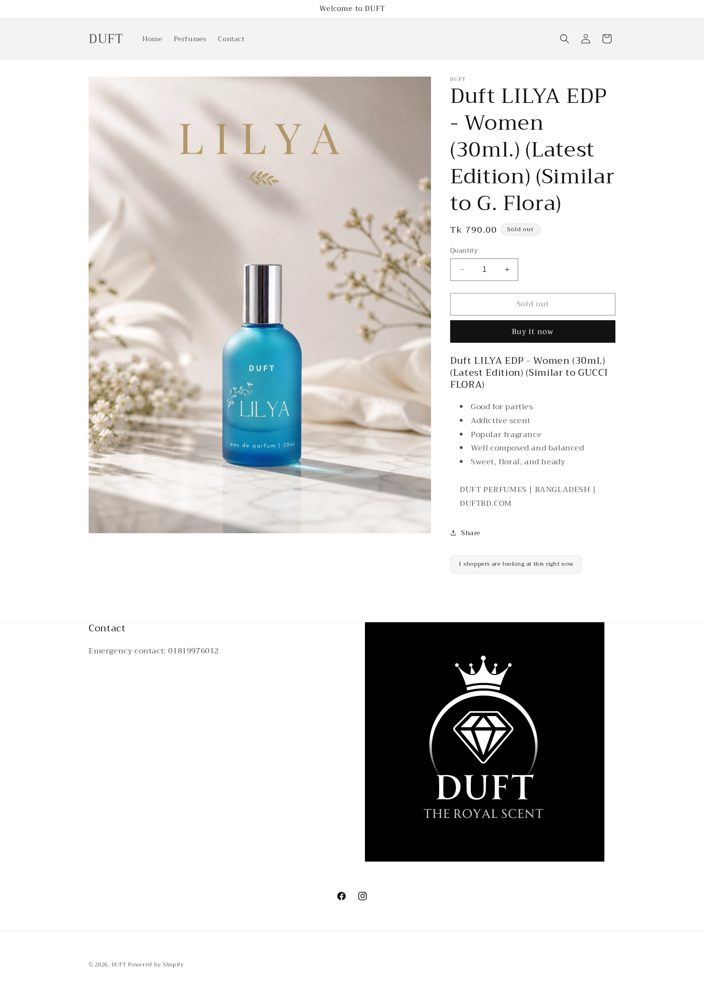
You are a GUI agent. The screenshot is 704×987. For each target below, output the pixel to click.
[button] (564, 38)
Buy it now (533, 331)
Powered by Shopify (156, 964)
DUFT (120, 964)
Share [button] (470, 532)
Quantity (463, 251)
